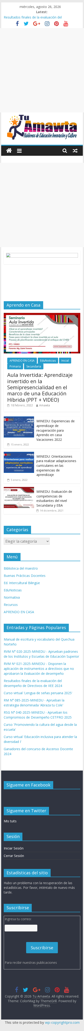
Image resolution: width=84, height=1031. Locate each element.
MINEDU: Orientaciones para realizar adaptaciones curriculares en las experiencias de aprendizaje (56, 465)
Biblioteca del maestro (21, 568)
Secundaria (33, 366)
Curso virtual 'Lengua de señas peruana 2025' (38, 693)
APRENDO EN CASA (22, 361)
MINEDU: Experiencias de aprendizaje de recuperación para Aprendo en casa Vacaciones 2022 (55, 430)
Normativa (12, 597)
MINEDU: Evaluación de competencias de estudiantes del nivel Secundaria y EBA (54, 498)
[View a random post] (75, 151)
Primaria (15, 366)
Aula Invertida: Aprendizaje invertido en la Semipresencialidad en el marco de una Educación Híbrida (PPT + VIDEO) (40, 387)
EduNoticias (48, 361)
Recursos (11, 604)
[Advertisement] (42, 70)
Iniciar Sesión (14, 848)
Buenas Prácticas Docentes (25, 575)
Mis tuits (10, 821)
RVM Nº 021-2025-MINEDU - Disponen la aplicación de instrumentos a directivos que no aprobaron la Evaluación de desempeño (39, 668)
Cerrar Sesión (14, 855)
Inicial (65, 361)
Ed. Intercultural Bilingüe (22, 583)
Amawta (44, 405)
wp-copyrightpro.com (62, 1022)
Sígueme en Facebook (28, 785)
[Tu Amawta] (9, 151)
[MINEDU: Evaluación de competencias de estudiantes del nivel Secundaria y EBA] (19, 489)
